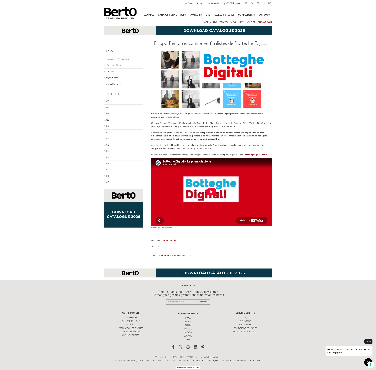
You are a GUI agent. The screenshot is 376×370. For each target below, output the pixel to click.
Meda (188, 318)
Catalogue (245, 321)
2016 (106, 145)
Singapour (188, 339)
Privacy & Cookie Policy (245, 332)
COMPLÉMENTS (246, 15)
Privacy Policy (240, 360)
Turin (188, 325)
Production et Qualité (131, 328)
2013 (106, 164)
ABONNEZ (203, 302)
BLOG (233, 22)
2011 (106, 176)
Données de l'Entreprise (188, 360)
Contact (130, 325)
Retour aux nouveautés (161, 228)
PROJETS (224, 22)
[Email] (164, 241)
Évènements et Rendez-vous (116, 59)
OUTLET (251, 22)
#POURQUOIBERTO (130, 335)
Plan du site (226, 360)
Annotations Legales (210, 360)
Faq (245, 318)
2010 (106, 182)
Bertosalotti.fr (120, 13)
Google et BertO (111, 78)
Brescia (188, 332)
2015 (106, 151)
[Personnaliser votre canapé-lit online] (123, 210)
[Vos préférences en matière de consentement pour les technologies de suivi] (371, 365)
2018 (106, 132)
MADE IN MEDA (210, 22)
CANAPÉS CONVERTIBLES (172, 15)
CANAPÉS (149, 15)
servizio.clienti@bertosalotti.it (208, 357)
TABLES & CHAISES (224, 15)
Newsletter (245, 325)
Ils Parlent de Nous (112, 65)
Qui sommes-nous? (130, 321)
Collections (109, 72)
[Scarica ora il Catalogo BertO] (188, 32)
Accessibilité (255, 360)
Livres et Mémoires (112, 84)
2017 (106, 139)
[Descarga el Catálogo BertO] (188, 274)
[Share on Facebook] (171, 241)
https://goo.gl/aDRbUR (256, 155)
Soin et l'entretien (131, 332)
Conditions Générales (245, 328)
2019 (106, 126)
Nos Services (131, 318)
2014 (106, 157)
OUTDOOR (264, 15)
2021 (106, 114)
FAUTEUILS (195, 15)
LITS (207, 15)
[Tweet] (167, 241)
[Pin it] (175, 241)
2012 (106, 170)
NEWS (241, 22)
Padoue (188, 329)
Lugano (188, 336)
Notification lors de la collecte (188, 368)
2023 (106, 101)
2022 (106, 107)
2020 (106, 120)
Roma (188, 322)
